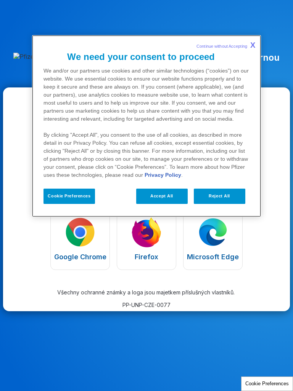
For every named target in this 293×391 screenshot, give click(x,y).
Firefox (146, 257)
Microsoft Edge (213, 257)
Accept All (161, 196)
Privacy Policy (163, 175)
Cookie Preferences (267, 383)
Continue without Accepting (225, 45)
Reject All (219, 196)
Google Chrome (80, 257)
